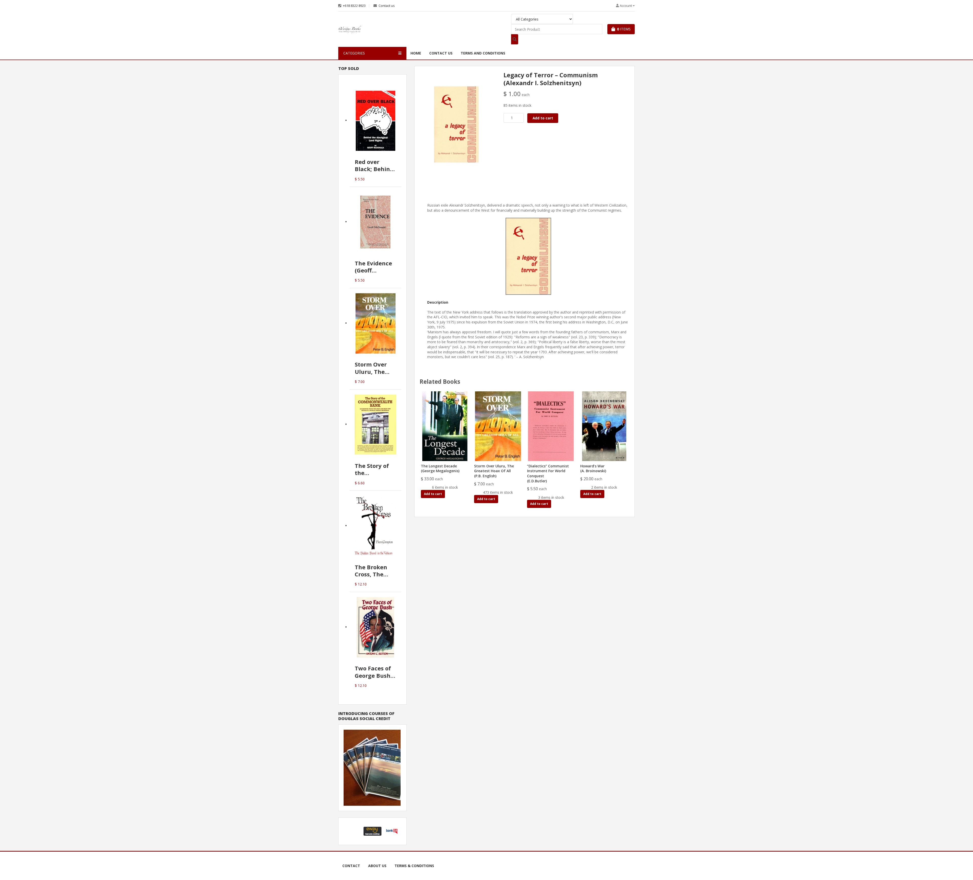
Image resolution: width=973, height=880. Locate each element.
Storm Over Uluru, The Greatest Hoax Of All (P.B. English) (494, 471)
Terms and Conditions (483, 53)
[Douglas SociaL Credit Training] (372, 767)
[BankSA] (391, 830)
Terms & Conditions (414, 865)
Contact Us (441, 53)
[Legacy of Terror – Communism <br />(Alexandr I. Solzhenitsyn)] (456, 124)
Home (415, 53)
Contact (351, 865)
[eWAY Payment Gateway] (372, 830)
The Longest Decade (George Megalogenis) (440, 468)
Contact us (386, 5)
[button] (353, 831)
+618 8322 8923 (354, 5)
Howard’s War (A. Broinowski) (593, 468)
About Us (377, 865)
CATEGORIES (354, 53)
